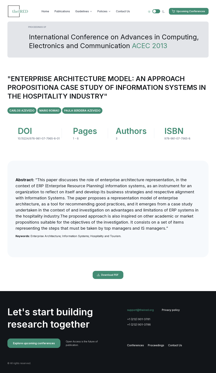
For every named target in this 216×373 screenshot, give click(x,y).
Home (45, 11)
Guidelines (82, 11)
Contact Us (123, 11)
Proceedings (156, 345)
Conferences (135, 345)
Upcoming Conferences (191, 11)
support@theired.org (140, 310)
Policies (102, 11)
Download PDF (109, 274)
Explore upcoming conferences (34, 343)
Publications (62, 11)
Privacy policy (171, 310)
